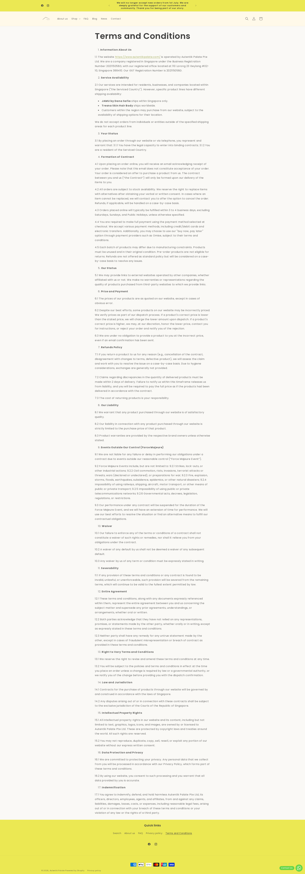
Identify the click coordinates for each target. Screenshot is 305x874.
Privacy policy (154, 833)
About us (129, 833)
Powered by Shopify (75, 870)
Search (117, 833)
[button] (76, 18)
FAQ (140, 833)
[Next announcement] (195, 6)
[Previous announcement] (109, 6)
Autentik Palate (57, 870)
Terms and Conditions (179, 833)
